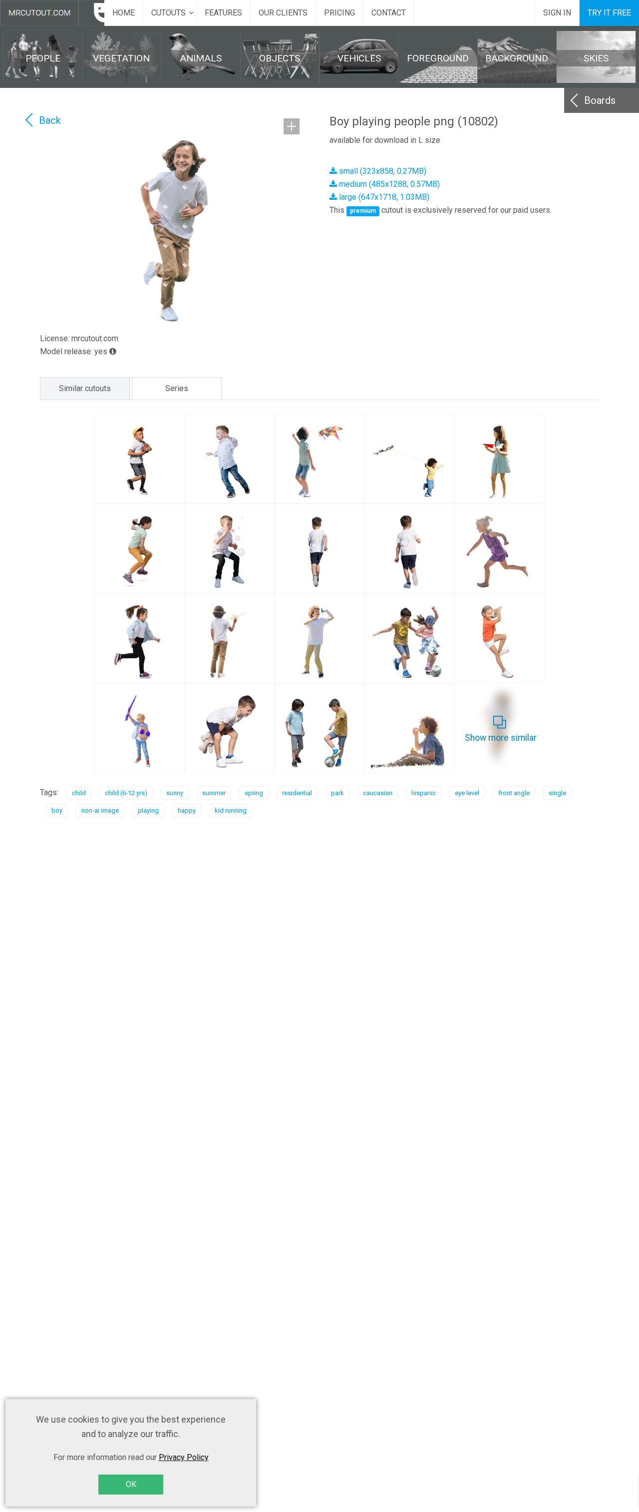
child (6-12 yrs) (126, 793)
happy (187, 810)
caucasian (377, 793)
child (79, 793)
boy (56, 810)
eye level (467, 793)
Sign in (557, 12)
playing (148, 810)
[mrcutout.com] (52, 13)
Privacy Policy (184, 1457)
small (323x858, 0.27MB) (381, 171)
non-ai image (100, 810)
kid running (231, 810)
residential (297, 793)
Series (176, 388)
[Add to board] (292, 126)
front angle (514, 793)
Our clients (283, 12)
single (557, 793)
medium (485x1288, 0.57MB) (388, 184)
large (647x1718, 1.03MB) (383, 197)
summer (214, 793)
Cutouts (168, 12)
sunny (174, 793)
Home (123, 12)
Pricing (339, 12)
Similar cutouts (85, 388)
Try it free (609, 12)
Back (50, 120)
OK (131, 1484)
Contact (388, 12)
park (337, 793)
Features (223, 12)
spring (254, 793)
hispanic (423, 793)
